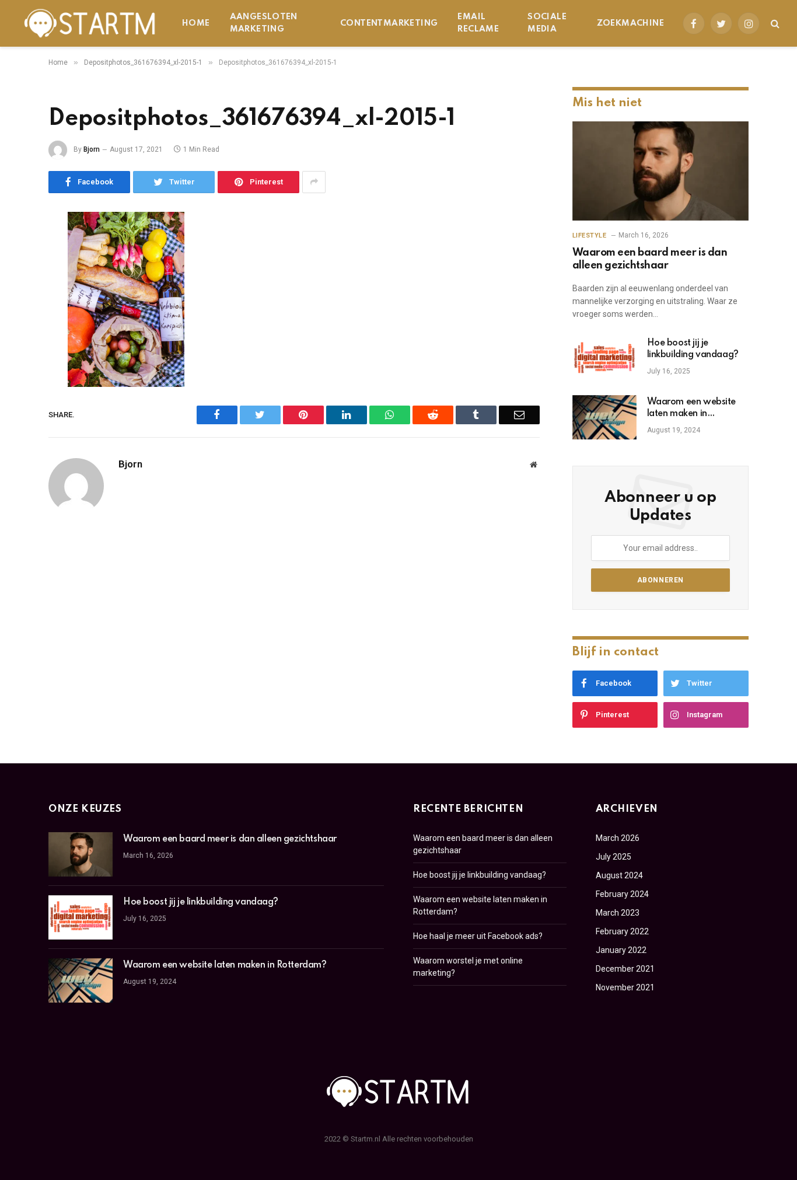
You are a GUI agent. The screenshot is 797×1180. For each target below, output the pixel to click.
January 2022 (621, 950)
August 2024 (619, 875)
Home (196, 23)
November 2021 (625, 987)
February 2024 (622, 894)
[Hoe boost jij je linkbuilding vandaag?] (604, 358)
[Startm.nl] (90, 23)
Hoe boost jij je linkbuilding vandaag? (693, 348)
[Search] (773, 24)
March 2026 (617, 838)
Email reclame (478, 23)
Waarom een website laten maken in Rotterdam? (691, 408)
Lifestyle (589, 235)
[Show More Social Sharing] (314, 182)
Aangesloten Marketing (264, 23)
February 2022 (622, 931)
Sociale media (547, 23)
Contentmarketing (389, 23)
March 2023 (617, 912)
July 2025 (613, 856)
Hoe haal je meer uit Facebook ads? (478, 936)
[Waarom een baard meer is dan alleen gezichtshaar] (660, 171)
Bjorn (91, 149)
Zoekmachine (630, 23)
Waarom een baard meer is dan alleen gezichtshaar (650, 259)
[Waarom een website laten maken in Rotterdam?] (604, 417)
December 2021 (625, 968)
